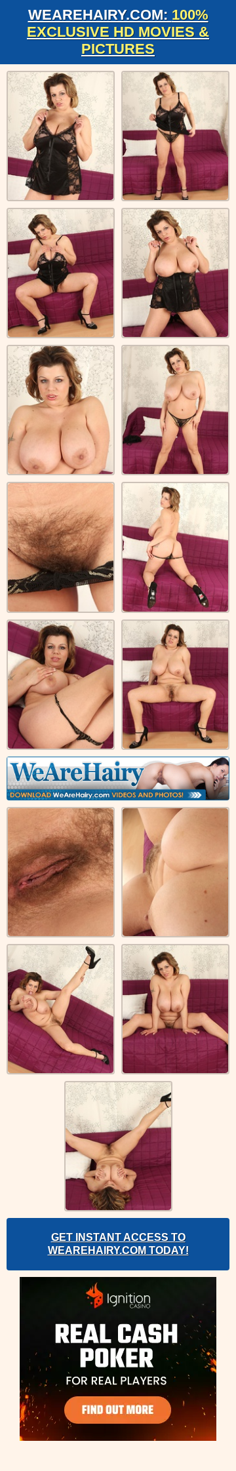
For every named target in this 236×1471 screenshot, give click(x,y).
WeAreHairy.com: (118, 32)
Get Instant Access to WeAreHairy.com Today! (118, 1244)
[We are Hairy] (118, 778)
